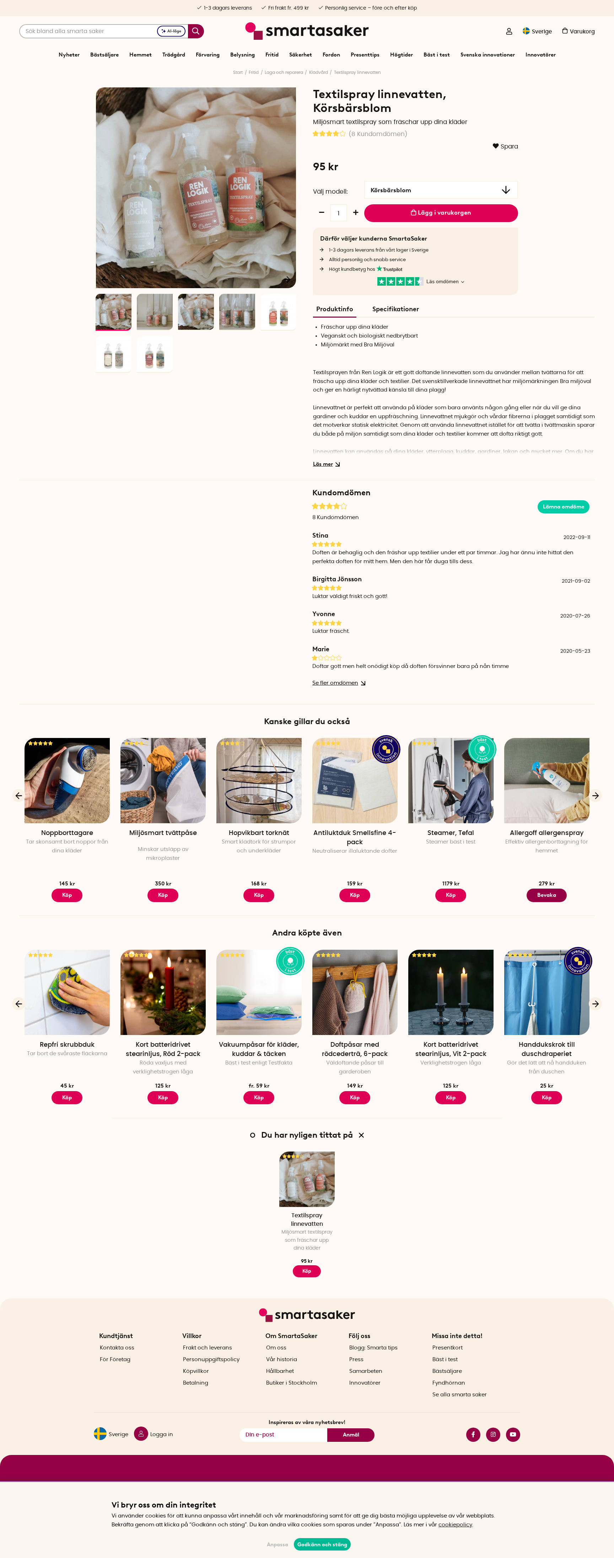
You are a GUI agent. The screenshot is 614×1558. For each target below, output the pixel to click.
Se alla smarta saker (459, 1394)
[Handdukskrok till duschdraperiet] (546, 992)
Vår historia (281, 1359)
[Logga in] (509, 32)
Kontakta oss (117, 1348)
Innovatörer (541, 55)
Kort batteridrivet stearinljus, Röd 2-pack (163, 1049)
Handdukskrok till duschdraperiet (547, 1049)
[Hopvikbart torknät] (259, 780)
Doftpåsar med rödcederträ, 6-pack (355, 1049)
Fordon (331, 55)
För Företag (115, 1359)
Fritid (272, 55)
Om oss (276, 1348)
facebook (470, 1435)
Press (356, 1359)
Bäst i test (437, 55)
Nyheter (69, 55)
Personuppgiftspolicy (211, 1359)
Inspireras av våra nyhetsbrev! (307, 1422)
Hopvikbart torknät (259, 833)
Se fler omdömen (335, 683)
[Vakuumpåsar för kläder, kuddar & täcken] (259, 992)
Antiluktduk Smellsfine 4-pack (354, 838)
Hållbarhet (280, 1371)
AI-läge (174, 31)
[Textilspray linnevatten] (307, 1179)
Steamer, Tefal (450, 833)
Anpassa (277, 1544)
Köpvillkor (196, 1371)
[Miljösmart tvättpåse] (163, 780)
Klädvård (318, 72)
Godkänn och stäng (322, 1544)
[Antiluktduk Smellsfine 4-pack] (355, 780)
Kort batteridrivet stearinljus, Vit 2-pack (450, 1049)
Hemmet (140, 55)
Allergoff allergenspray (546, 833)
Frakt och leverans (207, 1348)
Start (238, 72)
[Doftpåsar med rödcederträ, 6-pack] (355, 992)
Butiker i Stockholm (291, 1383)
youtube (510, 1435)
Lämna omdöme (563, 506)
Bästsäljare (104, 55)
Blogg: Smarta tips (373, 1348)
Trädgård (173, 55)
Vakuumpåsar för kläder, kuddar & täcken (259, 1049)
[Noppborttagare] (67, 780)
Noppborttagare (67, 833)
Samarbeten (365, 1371)
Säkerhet (300, 55)
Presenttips (365, 55)
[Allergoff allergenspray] (546, 780)
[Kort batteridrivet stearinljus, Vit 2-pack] (451, 992)
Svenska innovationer (487, 55)
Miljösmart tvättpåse (163, 833)
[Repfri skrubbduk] (67, 992)
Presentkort (447, 1348)
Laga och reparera (284, 72)
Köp (259, 1097)
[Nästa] (287, 279)
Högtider (401, 55)
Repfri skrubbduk (67, 1045)
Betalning (195, 1383)
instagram (490, 1435)
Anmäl (351, 1435)
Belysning (242, 55)
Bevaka (546, 895)
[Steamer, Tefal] (451, 780)
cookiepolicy (455, 1524)
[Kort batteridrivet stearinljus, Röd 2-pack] (163, 992)
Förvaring (208, 55)
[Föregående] (105, 279)
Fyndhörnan (448, 1383)
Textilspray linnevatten (357, 72)
